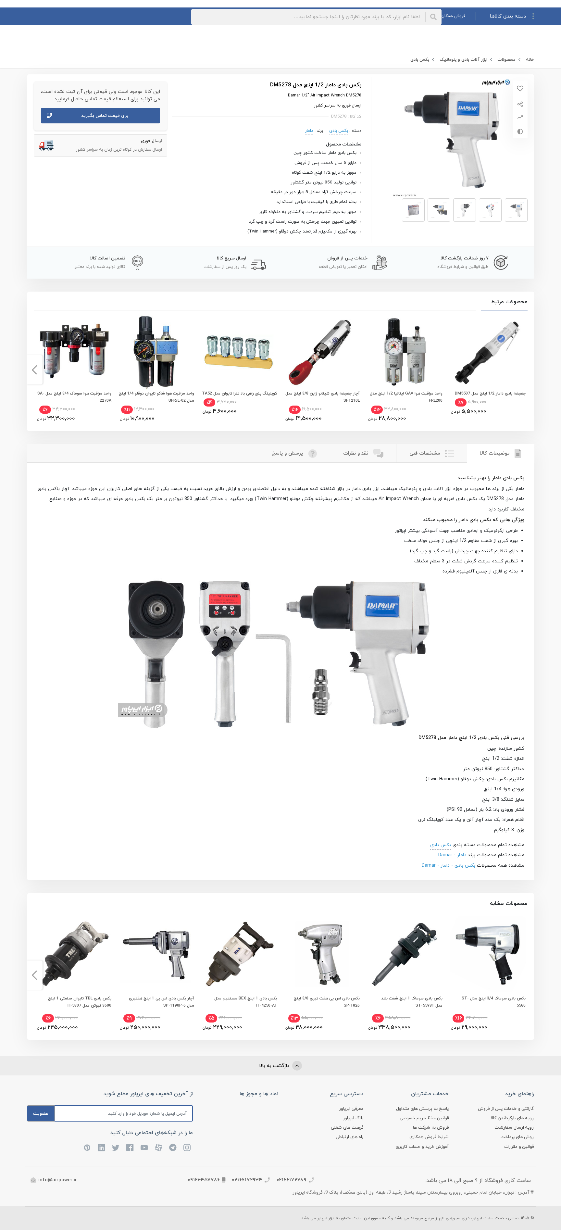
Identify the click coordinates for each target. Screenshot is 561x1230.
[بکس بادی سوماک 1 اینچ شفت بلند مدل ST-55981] (405, 954)
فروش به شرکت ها (431, 1127)
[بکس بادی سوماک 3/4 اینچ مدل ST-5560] (487, 954)
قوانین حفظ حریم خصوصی (424, 1118)
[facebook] (130, 1147)
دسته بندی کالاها (508, 16)
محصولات (506, 59)
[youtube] (144, 1147)
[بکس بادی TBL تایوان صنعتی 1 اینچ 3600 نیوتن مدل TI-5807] (73, 954)
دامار (309, 131)
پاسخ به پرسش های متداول (422, 1109)
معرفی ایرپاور (351, 1109)
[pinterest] (87, 1147)
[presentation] (527, 369)
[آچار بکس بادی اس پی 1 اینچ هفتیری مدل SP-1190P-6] (156, 954)
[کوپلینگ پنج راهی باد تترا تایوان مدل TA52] (239, 352)
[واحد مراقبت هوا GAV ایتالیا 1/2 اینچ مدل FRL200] (405, 352)
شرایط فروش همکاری (429, 1137)
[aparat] (158, 1147)
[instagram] (187, 1147)
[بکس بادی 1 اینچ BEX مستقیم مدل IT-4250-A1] (239, 954)
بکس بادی (419, 59)
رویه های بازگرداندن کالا (512, 1118)
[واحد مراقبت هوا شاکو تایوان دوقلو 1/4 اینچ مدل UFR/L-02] (156, 352)
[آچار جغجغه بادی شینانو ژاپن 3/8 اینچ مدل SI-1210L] (322, 352)
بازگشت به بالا (275, 1065)
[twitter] (115, 1147)
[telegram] (173, 1147)
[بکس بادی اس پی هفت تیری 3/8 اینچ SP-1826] (322, 954)
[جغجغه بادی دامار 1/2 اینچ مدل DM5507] (487, 352)
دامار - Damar (452, 855)
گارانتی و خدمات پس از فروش (506, 1109)
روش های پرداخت (517, 1137)
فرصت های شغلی (347, 1127)
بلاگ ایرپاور (353, 1118)
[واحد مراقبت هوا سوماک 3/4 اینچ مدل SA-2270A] (73, 352)
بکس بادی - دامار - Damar (448, 865)
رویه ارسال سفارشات (514, 1127)
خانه (530, 59)
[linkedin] (101, 1147)
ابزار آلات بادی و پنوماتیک (463, 59)
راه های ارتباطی (349, 1137)
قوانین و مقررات (519, 1147)
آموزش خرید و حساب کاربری (422, 1147)
